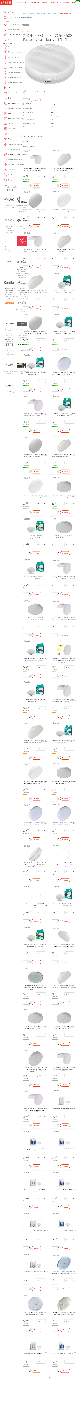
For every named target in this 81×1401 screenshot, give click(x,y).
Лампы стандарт (41, 13)
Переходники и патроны (15, 67)
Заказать (36, 100)
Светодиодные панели (15, 72)
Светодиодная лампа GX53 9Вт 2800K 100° (34, 1271)
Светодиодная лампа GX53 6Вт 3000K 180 (62, 1353)
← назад (27, 17)
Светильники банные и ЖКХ (16, 93)
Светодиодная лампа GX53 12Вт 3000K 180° (64, 1149)
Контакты (53, 3)
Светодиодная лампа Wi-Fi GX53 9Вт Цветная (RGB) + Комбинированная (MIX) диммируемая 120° (64, 865)
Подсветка (11, 139)
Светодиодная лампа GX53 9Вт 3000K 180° (62, 1230)
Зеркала (10, 180)
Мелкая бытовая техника (15, 134)
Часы (9, 113)
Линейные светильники (15, 175)
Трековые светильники (15, 159)
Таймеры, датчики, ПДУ (15, 77)
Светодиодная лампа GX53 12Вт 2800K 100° (35, 1190)
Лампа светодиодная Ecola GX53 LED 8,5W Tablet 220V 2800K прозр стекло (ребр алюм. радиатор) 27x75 (35, 987)
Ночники (10, 123)
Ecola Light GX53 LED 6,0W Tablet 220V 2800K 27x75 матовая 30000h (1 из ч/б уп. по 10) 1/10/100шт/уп (35, 1069)
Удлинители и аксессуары (16, 164)
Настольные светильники (15, 118)
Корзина (76, 3)
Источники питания (14, 149)
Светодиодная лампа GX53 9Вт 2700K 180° (62, 1190)
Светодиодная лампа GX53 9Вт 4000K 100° (34, 1230)
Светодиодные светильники (16, 35)
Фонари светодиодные (15, 82)
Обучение (29, 3)
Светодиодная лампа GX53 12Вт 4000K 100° (64, 1108)
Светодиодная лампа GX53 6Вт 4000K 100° (34, 1353)
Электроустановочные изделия (17, 62)
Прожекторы (12, 129)
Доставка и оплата (41, 3)
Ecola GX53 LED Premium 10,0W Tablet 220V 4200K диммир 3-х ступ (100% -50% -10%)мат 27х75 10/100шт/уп (64, 660)
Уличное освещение (14, 57)
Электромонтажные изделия (16, 52)
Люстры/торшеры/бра (15, 144)
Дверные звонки (13, 98)
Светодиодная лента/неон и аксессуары (20, 103)
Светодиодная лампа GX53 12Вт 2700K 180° (35, 1149)
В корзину (37, 185)
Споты (10, 88)
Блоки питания (12, 170)
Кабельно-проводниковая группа (18, 154)
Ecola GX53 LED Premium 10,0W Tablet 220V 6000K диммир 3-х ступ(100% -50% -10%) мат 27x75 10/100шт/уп (35, 865)
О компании (19, 3)
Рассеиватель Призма (64, 13)
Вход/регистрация (64, 3)
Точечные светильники (15, 29)
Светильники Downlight (15, 108)
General (31, 13)
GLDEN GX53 (52, 13)
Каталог (9, 11)
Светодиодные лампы (14, 47)
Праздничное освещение (16, 24)
